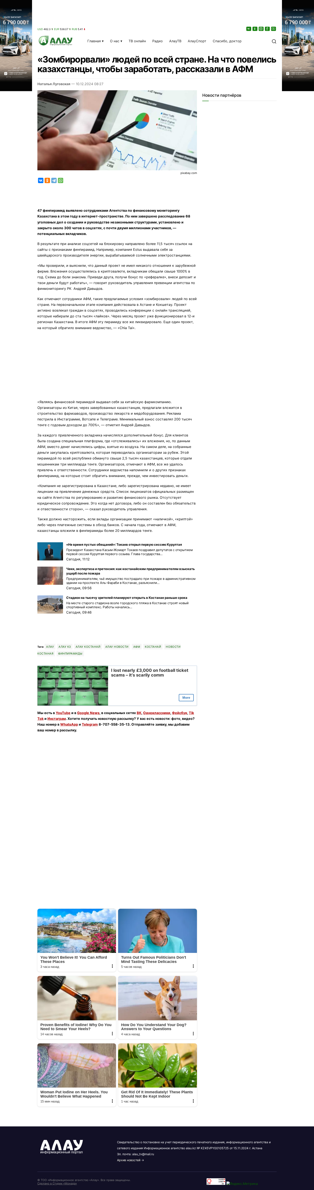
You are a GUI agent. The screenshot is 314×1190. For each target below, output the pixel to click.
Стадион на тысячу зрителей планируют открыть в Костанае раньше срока (126, 598)
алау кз (65, 646)
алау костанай (88, 646)
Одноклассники (156, 713)
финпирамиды (70, 653)
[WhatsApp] (60, 180)
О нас (114, 41)
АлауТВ (175, 41)
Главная (94, 41)
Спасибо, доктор (227, 41)
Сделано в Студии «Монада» (57, 1183)
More (186, 697)
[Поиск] (274, 41)
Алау (50, 646)
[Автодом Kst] (16, 595)
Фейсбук (179, 713)
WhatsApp (69, 724)
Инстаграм (56, 718)
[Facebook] (268, 28)
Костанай (153, 646)
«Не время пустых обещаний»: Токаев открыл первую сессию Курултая (124, 544)
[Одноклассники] (255, 28)
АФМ (136, 646)
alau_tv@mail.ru (143, 1154)
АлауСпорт (197, 41)
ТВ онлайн (137, 41)
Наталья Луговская (53, 84)
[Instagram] (261, 28)
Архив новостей (128, 1160)
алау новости (117, 646)
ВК (139, 713)
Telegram (90, 724)
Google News (88, 713)
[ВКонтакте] (249, 28)
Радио (157, 41)
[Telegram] (54, 180)
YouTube (63, 713)
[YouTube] (274, 28)
